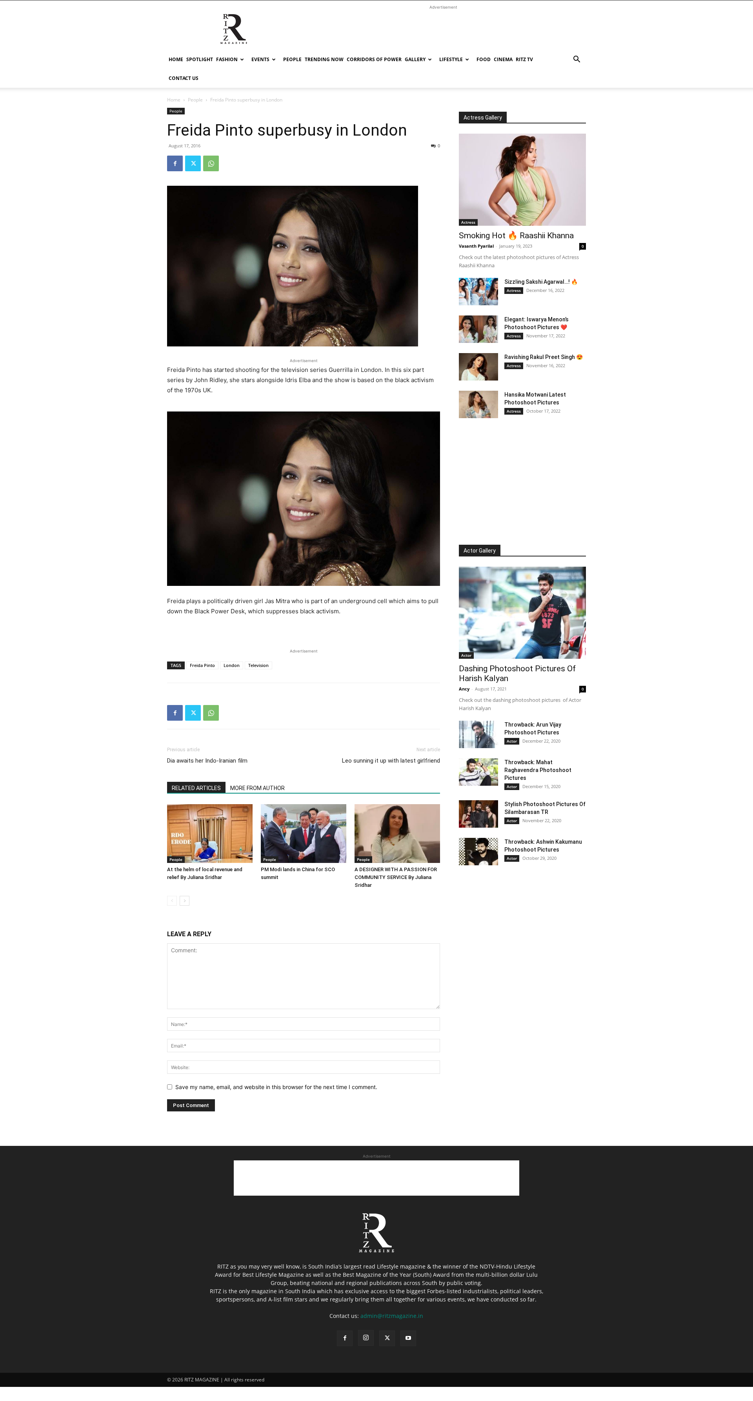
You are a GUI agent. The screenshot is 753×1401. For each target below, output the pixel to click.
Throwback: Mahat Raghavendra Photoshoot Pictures (537, 770)
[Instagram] (366, 1338)
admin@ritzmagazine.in (391, 1315)
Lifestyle (451, 59)
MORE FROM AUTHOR (257, 788)
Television (258, 665)
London (232, 665)
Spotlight (199, 59)
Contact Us (183, 78)
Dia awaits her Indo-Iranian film (207, 760)
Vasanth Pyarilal (476, 246)
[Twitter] (193, 163)
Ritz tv (524, 59)
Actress (468, 222)
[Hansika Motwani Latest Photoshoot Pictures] (478, 404)
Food (484, 59)
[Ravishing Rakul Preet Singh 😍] (478, 367)
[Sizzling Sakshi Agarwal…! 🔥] (478, 291)
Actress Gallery (483, 117)
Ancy (464, 689)
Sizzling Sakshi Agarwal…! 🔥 (541, 282)
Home (176, 59)
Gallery (415, 59)
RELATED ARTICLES (196, 788)
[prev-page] (172, 901)
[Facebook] (175, 163)
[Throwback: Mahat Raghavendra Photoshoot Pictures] (478, 772)
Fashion (227, 59)
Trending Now (324, 59)
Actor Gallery (480, 550)
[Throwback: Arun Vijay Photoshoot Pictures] (478, 734)
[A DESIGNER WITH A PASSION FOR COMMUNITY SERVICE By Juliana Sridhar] (397, 833)
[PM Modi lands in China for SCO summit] (303, 833)
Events (260, 59)
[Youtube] (408, 1338)
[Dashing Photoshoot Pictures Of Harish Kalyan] (522, 613)
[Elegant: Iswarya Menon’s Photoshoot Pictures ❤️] (478, 329)
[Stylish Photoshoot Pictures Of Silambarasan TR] (478, 814)
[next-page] (184, 901)
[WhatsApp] (211, 163)
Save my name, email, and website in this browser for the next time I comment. (276, 1087)
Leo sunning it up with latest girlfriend (391, 760)
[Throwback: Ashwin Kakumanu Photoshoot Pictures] (478, 851)
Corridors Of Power (374, 59)
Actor (466, 655)
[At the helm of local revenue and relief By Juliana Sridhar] (210, 833)
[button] (576, 60)
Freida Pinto (202, 665)
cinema (503, 59)
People (292, 59)
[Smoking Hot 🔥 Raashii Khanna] (522, 180)
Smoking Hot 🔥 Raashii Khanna (516, 235)
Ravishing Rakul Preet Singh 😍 (543, 357)
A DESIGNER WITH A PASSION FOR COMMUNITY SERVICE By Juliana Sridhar (396, 877)
